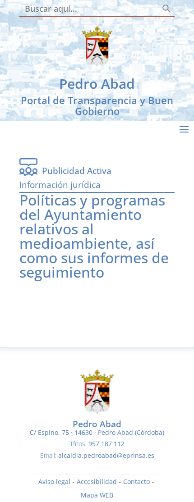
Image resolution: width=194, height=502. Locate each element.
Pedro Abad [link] (97, 83)
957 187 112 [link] (106, 443)
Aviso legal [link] (54, 482)
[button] (184, 129)
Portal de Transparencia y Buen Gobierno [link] (97, 105)
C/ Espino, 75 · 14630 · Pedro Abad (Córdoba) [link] (97, 432)
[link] (97, 64)
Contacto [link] (136, 482)
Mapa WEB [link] (97, 495)
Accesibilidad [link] (97, 482)
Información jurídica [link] (60, 184)
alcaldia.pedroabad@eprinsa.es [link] (106, 455)
